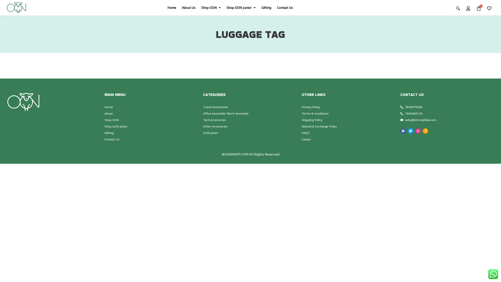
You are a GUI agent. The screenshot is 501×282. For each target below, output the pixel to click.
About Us (189, 7)
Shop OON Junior (239, 7)
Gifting (266, 7)
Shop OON (209, 7)
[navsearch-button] (460, 8)
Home (172, 7)
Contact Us (285, 7)
